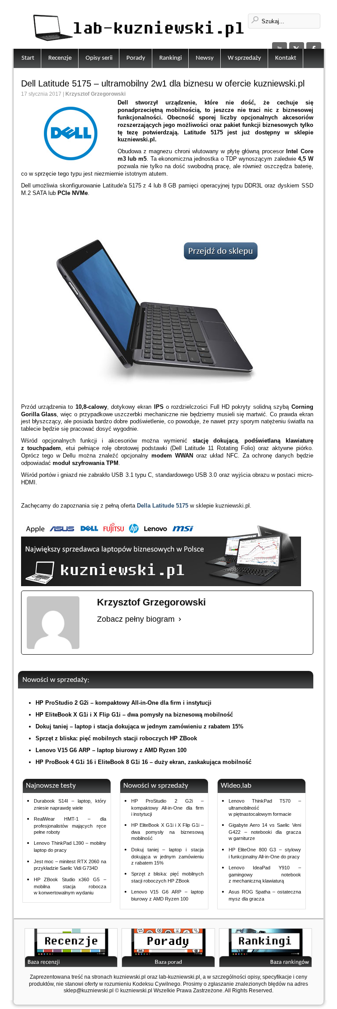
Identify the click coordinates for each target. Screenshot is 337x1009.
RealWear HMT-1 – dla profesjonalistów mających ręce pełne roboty (70, 825)
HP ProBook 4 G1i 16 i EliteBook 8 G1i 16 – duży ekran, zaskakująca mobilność (143, 762)
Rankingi (170, 58)
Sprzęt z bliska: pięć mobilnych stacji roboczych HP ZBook (116, 738)
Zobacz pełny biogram (136, 619)
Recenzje (60, 58)
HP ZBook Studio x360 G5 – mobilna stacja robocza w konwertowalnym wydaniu (70, 886)
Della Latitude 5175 (162, 505)
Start (28, 58)
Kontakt (285, 58)
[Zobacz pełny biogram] (180, 619)
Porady (135, 58)
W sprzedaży (244, 58)
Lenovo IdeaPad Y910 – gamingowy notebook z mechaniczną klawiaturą (265, 874)
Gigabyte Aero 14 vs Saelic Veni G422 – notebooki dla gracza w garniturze (265, 831)
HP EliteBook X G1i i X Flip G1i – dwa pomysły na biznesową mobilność (134, 714)
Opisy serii (99, 58)
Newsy (205, 58)
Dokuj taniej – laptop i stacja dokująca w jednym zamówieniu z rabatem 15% (140, 726)
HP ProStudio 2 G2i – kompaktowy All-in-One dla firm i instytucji (124, 702)
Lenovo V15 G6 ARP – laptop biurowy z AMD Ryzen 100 (111, 750)
